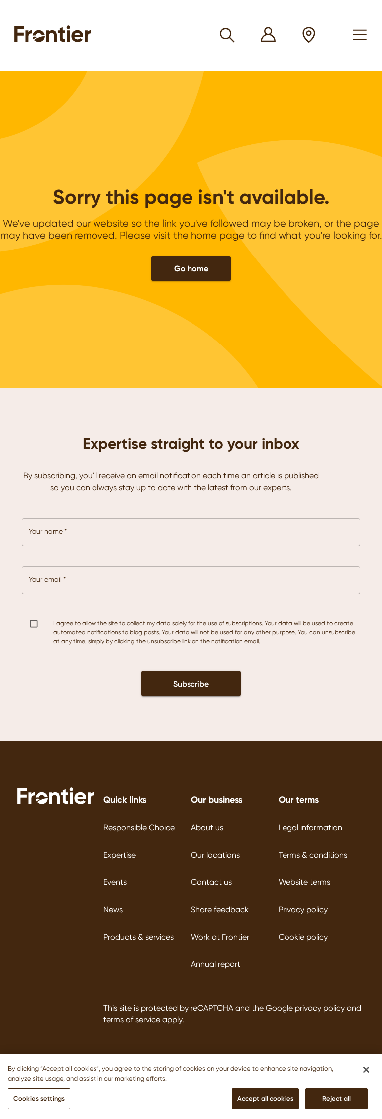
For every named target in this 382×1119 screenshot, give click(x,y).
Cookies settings (39, 1098)
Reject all (336, 1098)
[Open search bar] (227, 35)
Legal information (310, 827)
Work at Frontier (220, 937)
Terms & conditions (313, 855)
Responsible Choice (139, 827)
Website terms (304, 882)
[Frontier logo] (56, 803)
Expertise (119, 855)
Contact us (211, 882)
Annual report (215, 964)
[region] (191, 1086)
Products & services (138, 937)
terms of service (131, 1019)
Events (115, 882)
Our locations (215, 855)
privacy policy (320, 1008)
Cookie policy (303, 937)
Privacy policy (303, 909)
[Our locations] (309, 35)
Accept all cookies (265, 1098)
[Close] (366, 1070)
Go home (191, 268)
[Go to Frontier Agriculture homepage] (55, 35)
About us (207, 827)
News (113, 909)
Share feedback (220, 909)
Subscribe (191, 684)
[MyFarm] (268, 35)
